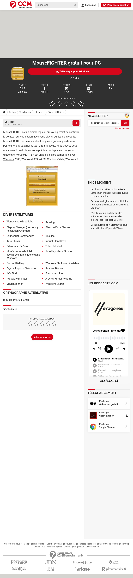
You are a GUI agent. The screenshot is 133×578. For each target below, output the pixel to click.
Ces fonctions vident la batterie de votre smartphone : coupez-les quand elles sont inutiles (109, 193)
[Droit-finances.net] (114, 562)
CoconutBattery (15, 263)
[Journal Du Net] (50, 562)
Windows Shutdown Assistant (62, 263)
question (118, 5)
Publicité (49, 544)
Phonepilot (44, 92)
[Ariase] (82, 569)
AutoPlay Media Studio (58, 251)
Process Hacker (54, 268)
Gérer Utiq (124, 544)
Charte (37, 547)
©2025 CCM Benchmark (88, 547)
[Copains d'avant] (19, 569)
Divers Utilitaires (56, 112)
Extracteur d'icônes (17, 246)
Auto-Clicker (13, 241)
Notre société (38, 544)
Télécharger (25, 112)
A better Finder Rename (58, 278)
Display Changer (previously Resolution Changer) (22, 229)
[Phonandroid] (114, 569)
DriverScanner (14, 283)
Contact (58, 544)
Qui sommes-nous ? (13, 544)
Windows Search (55, 283)
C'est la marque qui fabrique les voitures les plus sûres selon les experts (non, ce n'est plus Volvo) (107, 216)
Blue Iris (49, 235)
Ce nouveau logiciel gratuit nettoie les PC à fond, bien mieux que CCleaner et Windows (110, 204)
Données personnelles (86, 544)
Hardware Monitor (16, 278)
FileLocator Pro (54, 273)
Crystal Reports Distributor (21, 268)
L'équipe (27, 544)
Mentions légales (54, 547)
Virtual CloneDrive (55, 241)
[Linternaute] (82, 562)
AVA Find (11, 273)
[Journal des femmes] (19, 562)
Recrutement (69, 544)
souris (71, 136)
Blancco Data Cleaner (57, 227)
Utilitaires (39, 112)
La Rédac (9, 122)
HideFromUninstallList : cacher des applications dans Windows (23, 255)
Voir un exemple (122, 128)
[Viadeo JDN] (50, 569)
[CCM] (21, 5)
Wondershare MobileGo (19, 221)
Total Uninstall (53, 246)
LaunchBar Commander (20, 235)
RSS (43, 547)
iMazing (50, 222)
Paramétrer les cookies (108, 544)
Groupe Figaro (70, 547)
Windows (8, 159)
